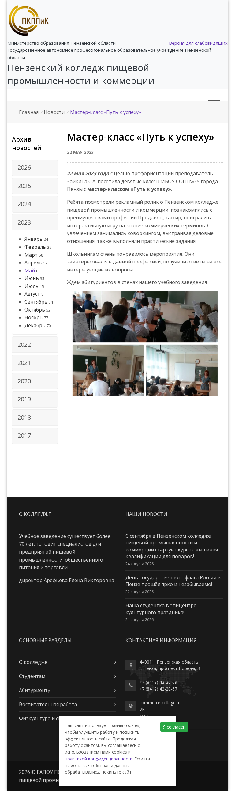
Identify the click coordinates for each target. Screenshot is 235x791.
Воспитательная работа (48, 704)
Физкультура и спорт (44, 718)
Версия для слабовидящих (198, 43)
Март (31, 255)
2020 (24, 381)
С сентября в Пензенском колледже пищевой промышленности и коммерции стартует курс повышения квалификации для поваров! (171, 546)
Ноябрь (33, 317)
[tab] (35, 168)
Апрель (33, 262)
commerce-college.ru (160, 703)
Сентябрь (35, 301)
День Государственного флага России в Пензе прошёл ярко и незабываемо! (173, 581)
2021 (24, 362)
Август (32, 293)
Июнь (31, 278)
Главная (29, 112)
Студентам (32, 676)
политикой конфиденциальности (98, 759)
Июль (31, 286)
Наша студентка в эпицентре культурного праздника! (160, 608)
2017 (24, 435)
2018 (24, 417)
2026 (24, 167)
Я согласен (174, 727)
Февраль (35, 247)
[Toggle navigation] (214, 104)
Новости (54, 112)
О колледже (33, 662)
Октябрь (34, 309)
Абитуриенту (34, 690)
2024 (24, 204)
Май (29, 270)
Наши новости (146, 514)
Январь (33, 239)
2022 (24, 344)
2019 (24, 399)
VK (142, 709)
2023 (24, 222)
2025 (24, 186)
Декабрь (34, 325)
